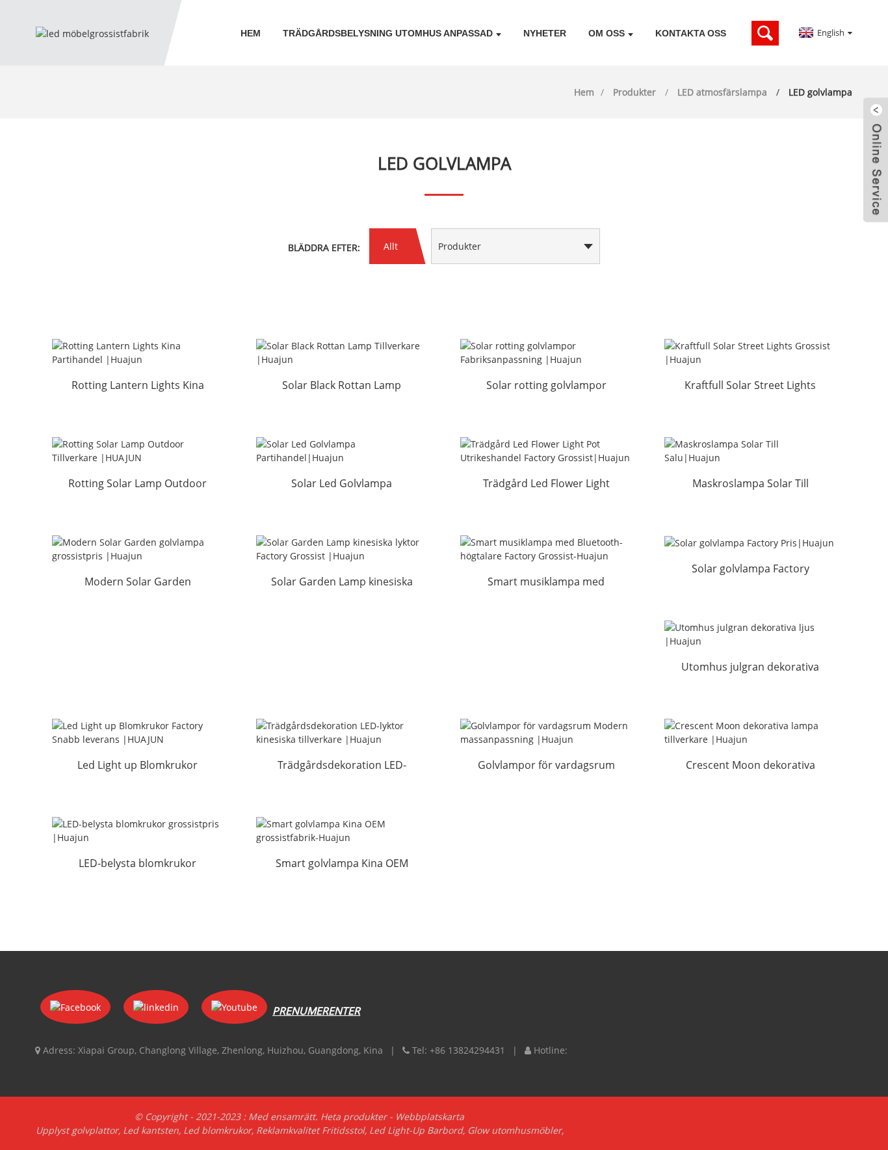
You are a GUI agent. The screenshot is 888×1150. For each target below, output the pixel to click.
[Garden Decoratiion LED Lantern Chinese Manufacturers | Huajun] (342, 732)
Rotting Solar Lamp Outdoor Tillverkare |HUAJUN (137, 484)
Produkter (634, 92)
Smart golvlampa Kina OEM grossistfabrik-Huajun (342, 864)
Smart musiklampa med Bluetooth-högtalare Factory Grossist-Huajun (546, 582)
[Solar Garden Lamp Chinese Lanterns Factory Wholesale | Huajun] (342, 549)
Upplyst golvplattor (77, 1130)
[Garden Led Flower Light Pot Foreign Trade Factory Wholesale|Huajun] (546, 450)
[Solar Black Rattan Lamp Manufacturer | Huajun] (342, 352)
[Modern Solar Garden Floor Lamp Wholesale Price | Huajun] (138, 549)
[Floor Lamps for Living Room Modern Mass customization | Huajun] (546, 732)
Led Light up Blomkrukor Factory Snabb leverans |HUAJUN (137, 766)
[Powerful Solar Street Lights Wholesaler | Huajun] (750, 352)
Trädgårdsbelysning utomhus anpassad (388, 33)
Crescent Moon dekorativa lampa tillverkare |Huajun (750, 766)
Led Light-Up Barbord (416, 1130)
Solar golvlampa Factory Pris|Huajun (750, 569)
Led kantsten (151, 1130)
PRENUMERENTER (316, 1011)
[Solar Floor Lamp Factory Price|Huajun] (750, 542)
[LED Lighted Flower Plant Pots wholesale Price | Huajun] (138, 830)
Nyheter (544, 33)
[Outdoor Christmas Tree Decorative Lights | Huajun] (750, 634)
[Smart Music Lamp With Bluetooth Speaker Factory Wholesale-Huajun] (546, 549)
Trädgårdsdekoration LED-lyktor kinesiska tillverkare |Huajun (342, 766)
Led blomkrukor (217, 1130)
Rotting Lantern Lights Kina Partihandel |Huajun (138, 386)
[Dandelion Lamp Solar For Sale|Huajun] (750, 450)
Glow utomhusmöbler (514, 1130)
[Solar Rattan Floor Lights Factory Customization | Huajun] (546, 352)
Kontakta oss (690, 33)
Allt (391, 246)
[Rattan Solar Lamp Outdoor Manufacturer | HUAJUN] (138, 450)
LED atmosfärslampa (722, 92)
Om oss (606, 33)
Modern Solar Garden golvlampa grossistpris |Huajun (137, 582)
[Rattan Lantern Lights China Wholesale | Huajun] (138, 352)
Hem (251, 33)
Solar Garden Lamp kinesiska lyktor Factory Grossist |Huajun (342, 582)
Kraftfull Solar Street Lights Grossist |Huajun (750, 386)
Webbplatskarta (429, 1116)
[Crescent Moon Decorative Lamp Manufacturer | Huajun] (750, 732)
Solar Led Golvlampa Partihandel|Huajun (341, 484)
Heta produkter (353, 1116)
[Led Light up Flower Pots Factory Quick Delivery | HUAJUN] (138, 732)
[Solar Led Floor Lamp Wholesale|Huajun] (342, 450)
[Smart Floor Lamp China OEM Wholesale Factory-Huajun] (342, 830)
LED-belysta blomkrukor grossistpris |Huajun (137, 864)
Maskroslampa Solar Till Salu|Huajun (750, 484)
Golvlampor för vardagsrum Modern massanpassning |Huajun (546, 766)
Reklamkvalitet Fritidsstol (310, 1130)
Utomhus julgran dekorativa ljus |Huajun (750, 668)
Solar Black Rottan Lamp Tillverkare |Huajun (341, 386)
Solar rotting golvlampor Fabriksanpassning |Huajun (546, 386)
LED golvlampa (820, 92)
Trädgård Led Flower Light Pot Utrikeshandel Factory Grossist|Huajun (546, 484)
